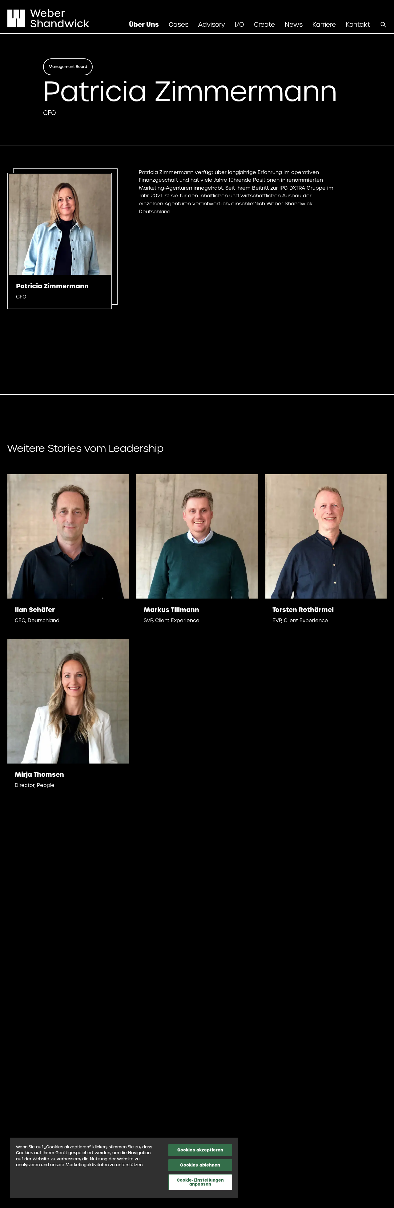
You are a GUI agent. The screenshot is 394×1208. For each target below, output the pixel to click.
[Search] (383, 24)
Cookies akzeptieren (200, 1150)
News (294, 24)
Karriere (324, 24)
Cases (178, 24)
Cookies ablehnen (200, 1165)
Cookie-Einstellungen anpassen (200, 1182)
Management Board (68, 66)
